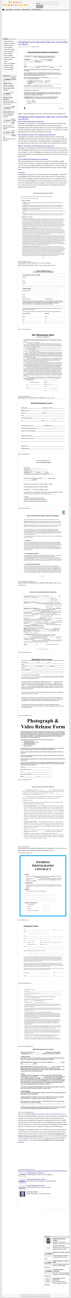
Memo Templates (8, 55)
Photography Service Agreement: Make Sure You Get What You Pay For (47, 1114)
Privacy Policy (9, 9)
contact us (21, 1142)
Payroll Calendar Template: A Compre (36, 1179)
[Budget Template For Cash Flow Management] (48, 1263)
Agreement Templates (9, 43)
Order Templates (8, 59)
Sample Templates (27, 39)
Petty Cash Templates (9, 63)
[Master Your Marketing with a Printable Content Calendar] (7, 107)
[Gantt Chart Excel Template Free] (7, 132)
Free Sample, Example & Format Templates (39, 1296)
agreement (22, 1169)
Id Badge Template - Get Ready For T (36, 1173)
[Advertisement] (36, 24)
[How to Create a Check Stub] (7, 120)
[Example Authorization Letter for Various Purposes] (22, 1188)
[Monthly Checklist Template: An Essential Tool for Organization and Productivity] (7, 79)
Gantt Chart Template (9, 49)
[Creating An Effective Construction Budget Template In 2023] (48, 1271)
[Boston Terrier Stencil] (22, 1196)
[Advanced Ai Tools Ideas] (48, 1250)
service (32, 1169)
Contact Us (17, 9)
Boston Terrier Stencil (32, 1192)
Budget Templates (8, 45)
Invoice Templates (8, 51)
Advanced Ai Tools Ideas (59, 1246)
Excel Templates (8, 47)
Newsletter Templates (9, 57)
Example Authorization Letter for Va (36, 1185)
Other (5, 61)
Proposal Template (9, 65)
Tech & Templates (8, 69)
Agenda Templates (8, 41)
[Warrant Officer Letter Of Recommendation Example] (48, 1282)
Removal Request (36, 9)
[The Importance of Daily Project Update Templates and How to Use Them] (7, 93)
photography (28, 1169)
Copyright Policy (26, 9)
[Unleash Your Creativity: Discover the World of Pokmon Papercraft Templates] (48, 1253)
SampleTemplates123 (23, 1140)
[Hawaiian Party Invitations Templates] (48, 1243)
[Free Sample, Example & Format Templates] (15, 7)
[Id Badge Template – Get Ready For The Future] (22, 1174)
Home (19, 39)
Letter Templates (8, 53)
